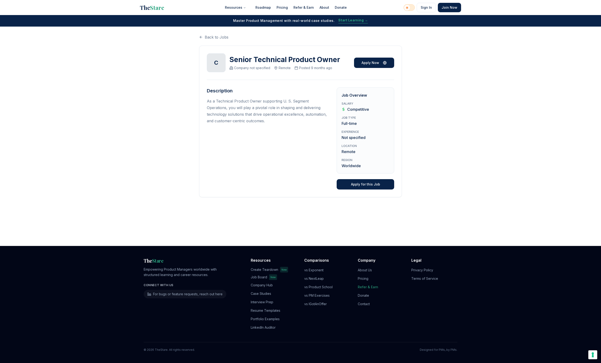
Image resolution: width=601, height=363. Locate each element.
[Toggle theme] (409, 7)
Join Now (449, 7)
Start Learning (353, 20)
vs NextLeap (314, 278)
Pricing (282, 7)
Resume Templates (265, 310)
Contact (364, 304)
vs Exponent (314, 270)
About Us (365, 270)
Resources (233, 7)
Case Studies (261, 294)
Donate (341, 7)
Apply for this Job (365, 184)
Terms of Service (424, 278)
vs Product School (318, 287)
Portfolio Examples (265, 319)
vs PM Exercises (317, 295)
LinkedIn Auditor (263, 327)
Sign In (426, 7)
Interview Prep (262, 302)
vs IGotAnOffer (315, 304)
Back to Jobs (216, 37)
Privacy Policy (422, 270)
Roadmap (263, 7)
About (324, 7)
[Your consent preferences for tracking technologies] (592, 354)
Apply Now (370, 63)
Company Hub (262, 285)
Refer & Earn (303, 7)
